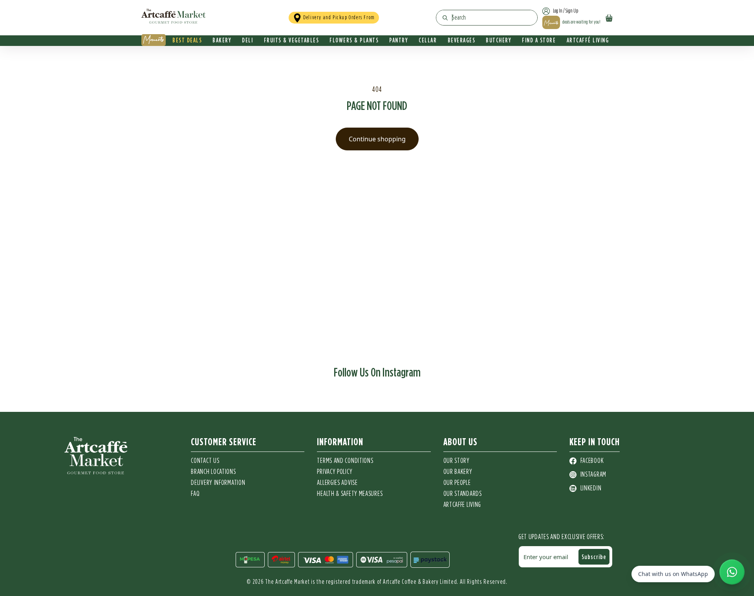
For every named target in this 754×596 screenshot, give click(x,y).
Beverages (462, 40)
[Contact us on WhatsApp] (732, 572)
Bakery (221, 40)
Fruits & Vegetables (291, 40)
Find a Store (539, 40)
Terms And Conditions (345, 460)
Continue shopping (377, 139)
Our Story (456, 460)
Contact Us (205, 460)
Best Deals (187, 40)
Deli (247, 40)
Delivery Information (218, 482)
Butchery (498, 40)
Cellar (428, 40)
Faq (195, 493)
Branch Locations (213, 471)
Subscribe (594, 557)
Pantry (398, 40)
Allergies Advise (337, 482)
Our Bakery (457, 471)
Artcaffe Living (462, 504)
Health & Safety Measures (349, 493)
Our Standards (462, 493)
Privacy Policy (334, 471)
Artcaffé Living (588, 40)
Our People (457, 482)
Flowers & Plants (354, 40)
